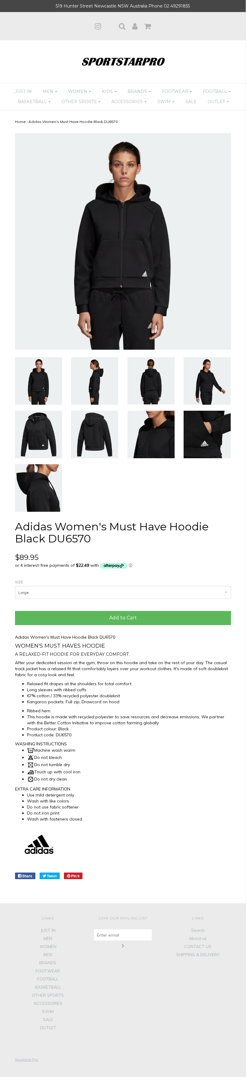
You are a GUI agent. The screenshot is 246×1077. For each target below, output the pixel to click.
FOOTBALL (47, 979)
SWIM (48, 1011)
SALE (191, 101)
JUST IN (23, 91)
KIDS (48, 954)
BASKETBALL (48, 987)
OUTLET (48, 1027)
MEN (48, 938)
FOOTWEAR (48, 971)
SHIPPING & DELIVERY (198, 954)
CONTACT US (198, 946)
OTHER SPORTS (48, 995)
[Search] (122, 26)
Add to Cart (123, 618)
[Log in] (134, 26)
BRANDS (47, 962)
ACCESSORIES (48, 1003)
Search (198, 930)
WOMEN (48, 946)
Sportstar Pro (26, 1059)
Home (20, 121)
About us (198, 938)
